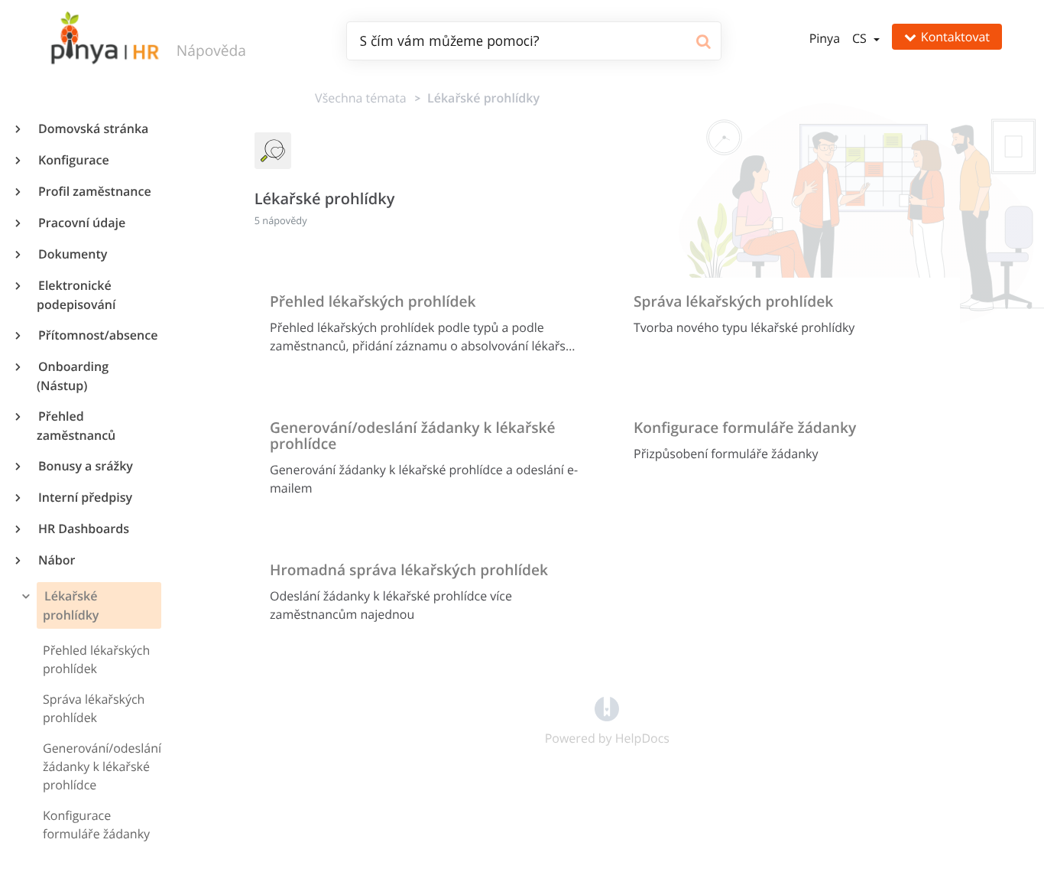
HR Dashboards (83, 528)
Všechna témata (360, 97)
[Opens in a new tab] (607, 708)
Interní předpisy (84, 497)
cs (861, 38)
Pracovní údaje (81, 222)
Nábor (56, 559)
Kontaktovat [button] (955, 36)
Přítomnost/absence (97, 335)
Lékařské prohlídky (70, 605)
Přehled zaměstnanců (76, 426)
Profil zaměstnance (94, 191)
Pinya (824, 38)
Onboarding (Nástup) (73, 376)
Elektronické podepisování (76, 295)
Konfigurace (73, 159)
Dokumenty (72, 254)
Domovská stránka (92, 128)
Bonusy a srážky (85, 465)
